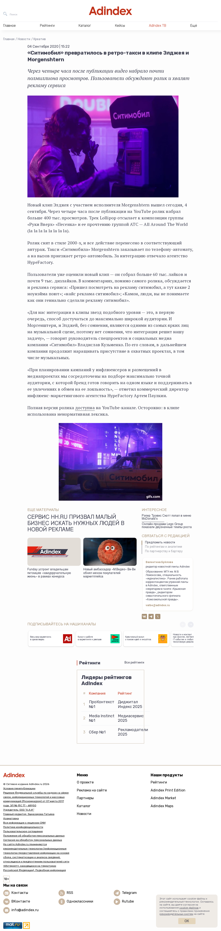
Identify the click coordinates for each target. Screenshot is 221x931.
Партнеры (85, 798)
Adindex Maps (162, 806)
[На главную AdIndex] (110, 10)
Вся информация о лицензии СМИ (24, 822)
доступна (85, 407)
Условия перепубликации (19, 788)
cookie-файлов (189, 907)
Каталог (83, 806)
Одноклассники (80, 901)
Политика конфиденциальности (23, 827)
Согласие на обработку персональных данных (32, 839)
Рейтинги (159, 782)
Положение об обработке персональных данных (34, 835)
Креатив (39, 39)
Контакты (19, 893)
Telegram (129, 893)
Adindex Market (163, 798)
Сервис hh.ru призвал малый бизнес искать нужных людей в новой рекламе (75, 524)
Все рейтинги (134, 662)
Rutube (128, 901)
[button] (191, 624)
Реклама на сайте (92, 790)
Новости (24, 39)
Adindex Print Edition (168, 790)
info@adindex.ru (25, 910)
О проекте (85, 782)
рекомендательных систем (176, 913)
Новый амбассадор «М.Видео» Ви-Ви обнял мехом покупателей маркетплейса (109, 573)
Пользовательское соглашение (23, 831)
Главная (8, 39)
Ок (187, 921)
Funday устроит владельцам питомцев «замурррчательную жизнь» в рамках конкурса (49, 573)
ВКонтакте (20, 901)
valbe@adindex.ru (158, 605)
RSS (70, 893)
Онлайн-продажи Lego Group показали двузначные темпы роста (167, 526)
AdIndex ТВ (157, 26)
